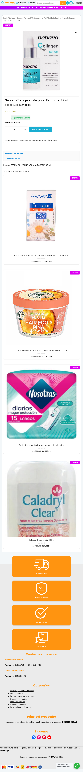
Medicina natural (17, 702)
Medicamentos (16, 693)
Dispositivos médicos (19, 699)
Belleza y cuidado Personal (22, 691)
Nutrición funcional (18, 704)
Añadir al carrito (40, 129)
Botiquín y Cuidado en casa (22, 696)
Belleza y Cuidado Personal (20, 18)
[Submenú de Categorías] (26, 2)
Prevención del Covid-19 (20, 707)
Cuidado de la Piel (39, 18)
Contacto (77, 3)
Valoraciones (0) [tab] (12, 158)
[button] (76, 32)
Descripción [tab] (10, 149)
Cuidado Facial (54, 18)
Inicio (5, 18)
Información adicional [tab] (15, 154)
